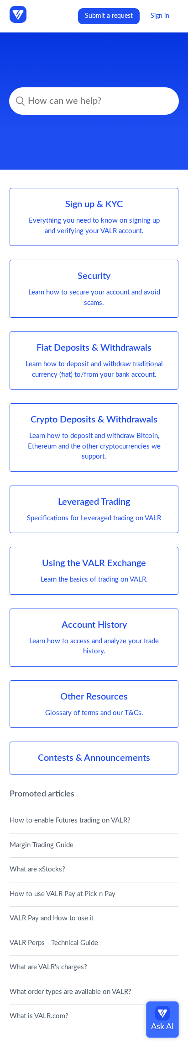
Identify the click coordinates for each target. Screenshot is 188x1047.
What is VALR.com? (39, 1016)
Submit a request (109, 16)
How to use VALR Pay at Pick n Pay (62, 894)
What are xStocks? (37, 869)
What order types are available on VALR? (70, 991)
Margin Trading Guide (41, 845)
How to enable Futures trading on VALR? (70, 820)
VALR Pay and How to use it (52, 918)
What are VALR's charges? (48, 967)
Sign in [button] (160, 16)
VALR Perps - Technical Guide (54, 943)
